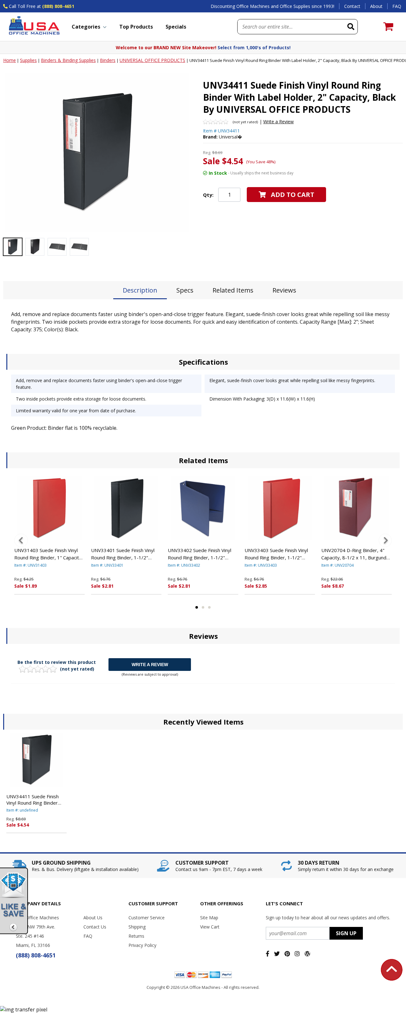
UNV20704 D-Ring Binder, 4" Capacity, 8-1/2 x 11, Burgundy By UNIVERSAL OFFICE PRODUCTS (355, 554)
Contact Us (94, 927)
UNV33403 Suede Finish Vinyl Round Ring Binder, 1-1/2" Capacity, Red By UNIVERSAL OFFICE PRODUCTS (276, 554)
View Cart (209, 927)
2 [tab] (203, 607)
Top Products (136, 26)
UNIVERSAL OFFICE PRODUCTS (152, 60)
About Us (92, 918)
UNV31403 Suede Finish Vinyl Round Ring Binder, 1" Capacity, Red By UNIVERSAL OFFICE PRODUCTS (48, 554)
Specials (176, 26)
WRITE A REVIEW (150, 664)
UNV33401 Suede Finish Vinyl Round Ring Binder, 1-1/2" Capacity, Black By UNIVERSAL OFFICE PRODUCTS (124, 554)
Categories (86, 26)
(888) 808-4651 (58, 6)
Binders (107, 60)
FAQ (396, 6)
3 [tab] (209, 607)
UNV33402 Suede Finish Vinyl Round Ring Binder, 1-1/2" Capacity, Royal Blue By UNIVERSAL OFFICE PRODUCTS (203, 554)
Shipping (137, 927)
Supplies (28, 60)
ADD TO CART (292, 194)
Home (9, 60)
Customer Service (146, 918)
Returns (136, 936)
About (376, 6)
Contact (352, 6)
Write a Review (278, 121)
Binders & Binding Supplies (68, 60)
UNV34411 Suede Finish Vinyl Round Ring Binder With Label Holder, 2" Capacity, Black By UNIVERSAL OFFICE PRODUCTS (32, 799)
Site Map (209, 918)
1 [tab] (196, 607)
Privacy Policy (142, 945)
